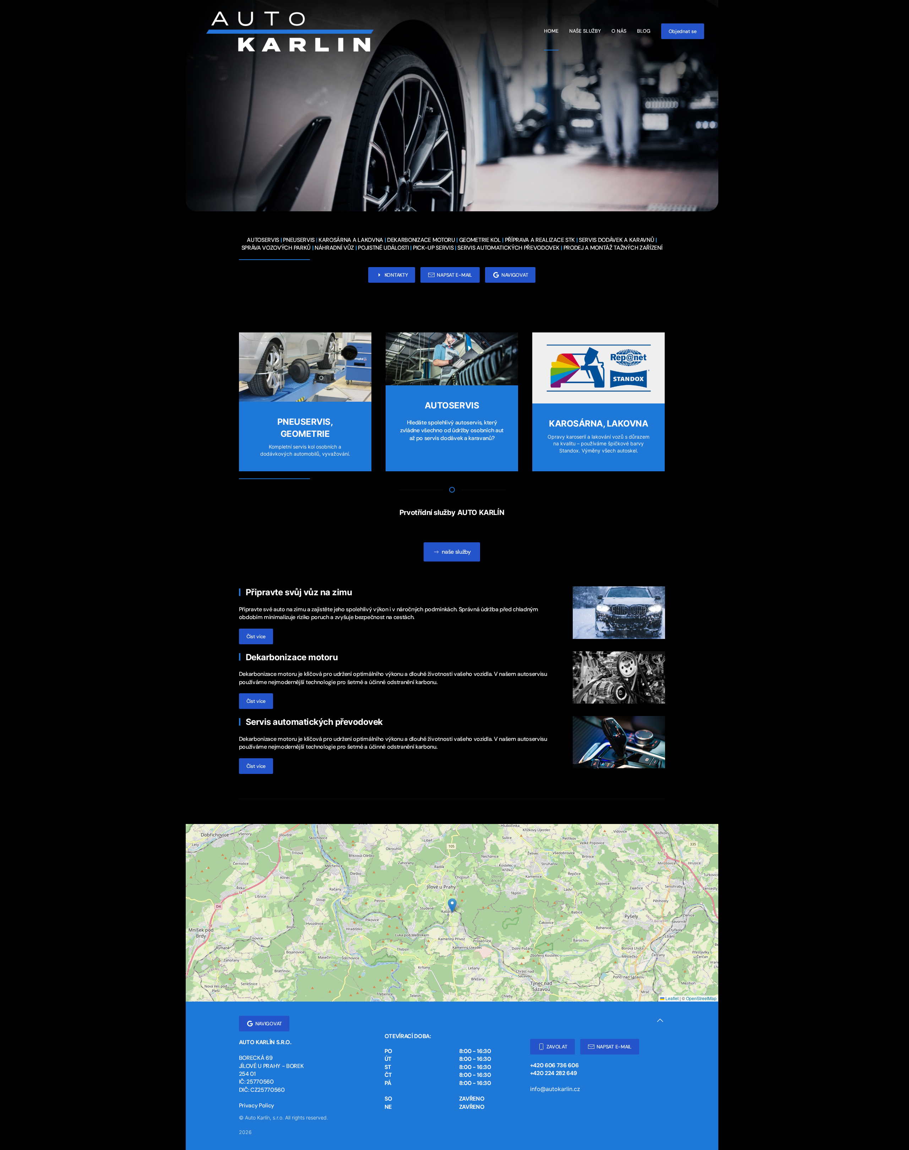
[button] (452, 905)
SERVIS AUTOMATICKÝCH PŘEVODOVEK (508, 247)
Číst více (256, 636)
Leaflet (671, 998)
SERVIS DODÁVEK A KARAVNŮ (616, 240)
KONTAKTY (396, 275)
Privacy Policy (256, 1105)
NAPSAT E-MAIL (454, 275)
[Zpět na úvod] (288, 31)
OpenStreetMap (701, 998)
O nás (618, 31)
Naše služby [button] (585, 31)
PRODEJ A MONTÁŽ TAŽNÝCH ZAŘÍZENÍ (613, 247)
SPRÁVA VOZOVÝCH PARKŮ (276, 247)
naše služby (456, 551)
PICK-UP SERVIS (433, 247)
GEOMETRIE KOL (480, 240)
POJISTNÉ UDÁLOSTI (383, 247)
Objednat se (683, 31)
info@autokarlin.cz (555, 1088)
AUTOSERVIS (263, 240)
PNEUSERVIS (299, 240)
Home (551, 31)
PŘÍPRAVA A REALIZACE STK (540, 240)
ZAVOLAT (556, 1046)
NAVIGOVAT (514, 275)
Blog (644, 31)
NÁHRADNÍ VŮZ (334, 247)
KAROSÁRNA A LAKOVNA (351, 240)
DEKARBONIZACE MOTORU (421, 240)
